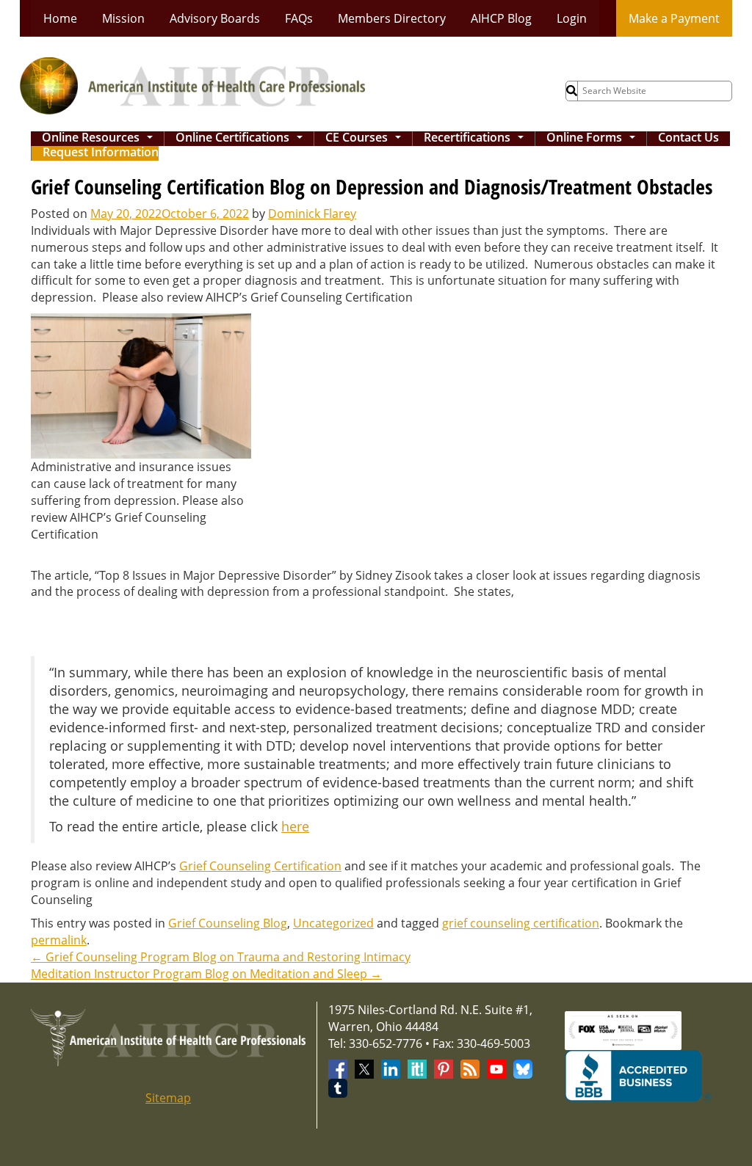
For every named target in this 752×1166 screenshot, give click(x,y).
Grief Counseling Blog (227, 923)
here (295, 826)
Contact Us (688, 138)
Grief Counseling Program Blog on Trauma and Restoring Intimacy (221, 957)
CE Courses (366, 138)
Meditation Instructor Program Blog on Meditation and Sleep (206, 974)
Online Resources (100, 138)
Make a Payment (674, 18)
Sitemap (168, 1098)
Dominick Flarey (312, 213)
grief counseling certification (520, 923)
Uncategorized (333, 923)
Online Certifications (242, 138)
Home (60, 18)
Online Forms (593, 138)
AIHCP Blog (501, 18)
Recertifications (476, 138)
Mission (123, 18)
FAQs (299, 18)
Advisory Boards (215, 18)
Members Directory (392, 18)
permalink (59, 940)
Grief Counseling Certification (260, 866)
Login (572, 18)
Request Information (101, 153)
